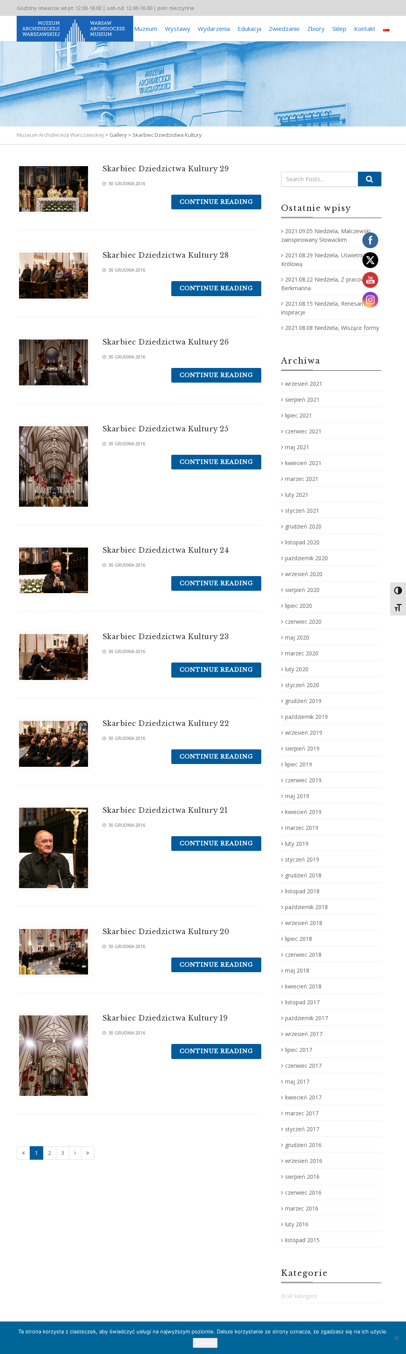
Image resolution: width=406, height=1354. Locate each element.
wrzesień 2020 (303, 574)
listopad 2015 (302, 1240)
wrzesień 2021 (303, 383)
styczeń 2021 (302, 510)
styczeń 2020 (302, 685)
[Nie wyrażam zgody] (396, 1338)
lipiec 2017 (298, 1049)
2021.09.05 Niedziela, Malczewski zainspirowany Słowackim (325, 235)
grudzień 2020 (303, 526)
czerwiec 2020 (303, 621)
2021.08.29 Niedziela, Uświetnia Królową (323, 259)
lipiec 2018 (298, 938)
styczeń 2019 (302, 859)
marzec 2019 (301, 827)
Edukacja (249, 29)
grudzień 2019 (303, 701)
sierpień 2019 (302, 748)
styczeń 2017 (302, 1129)
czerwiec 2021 (303, 431)
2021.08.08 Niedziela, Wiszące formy (332, 327)
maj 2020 (297, 637)
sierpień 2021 (302, 399)
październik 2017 (306, 1018)
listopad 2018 (302, 891)
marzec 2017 (301, 1113)
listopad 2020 (302, 542)
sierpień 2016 (302, 1176)
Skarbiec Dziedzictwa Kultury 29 (165, 169)
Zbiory (316, 29)
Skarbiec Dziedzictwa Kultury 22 (165, 723)
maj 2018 (297, 970)
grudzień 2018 (303, 875)
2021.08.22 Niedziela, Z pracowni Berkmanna (325, 284)
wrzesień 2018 (303, 923)
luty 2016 (296, 1224)
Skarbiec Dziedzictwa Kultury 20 (166, 931)
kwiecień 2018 (303, 986)
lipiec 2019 (298, 764)
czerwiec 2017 (303, 1065)
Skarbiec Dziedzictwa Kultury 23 (165, 636)
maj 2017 (297, 1081)
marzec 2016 (301, 1208)
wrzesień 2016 (303, 1160)
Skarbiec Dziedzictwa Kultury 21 (165, 810)
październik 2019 (306, 716)
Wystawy (177, 29)
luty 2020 (296, 669)
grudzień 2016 (303, 1145)
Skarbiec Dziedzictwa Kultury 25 (165, 429)
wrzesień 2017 (303, 1034)
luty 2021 (296, 494)
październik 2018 (306, 907)
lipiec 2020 (298, 605)
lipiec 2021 (298, 415)
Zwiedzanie (284, 29)
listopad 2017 (302, 1002)
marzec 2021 (301, 479)
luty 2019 (296, 843)
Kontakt (364, 29)
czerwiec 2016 (303, 1192)
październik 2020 (306, 558)
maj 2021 (297, 447)
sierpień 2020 (302, 590)
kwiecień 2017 (303, 1097)
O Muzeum (142, 29)
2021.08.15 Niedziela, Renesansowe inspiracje (329, 308)
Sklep (339, 29)
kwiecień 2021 (303, 463)
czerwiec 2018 (303, 954)
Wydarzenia (214, 29)
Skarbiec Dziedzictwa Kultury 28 (165, 255)
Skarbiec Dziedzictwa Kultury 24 (165, 550)
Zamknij (205, 1343)
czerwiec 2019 (303, 780)
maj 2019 (297, 796)
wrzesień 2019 (303, 732)
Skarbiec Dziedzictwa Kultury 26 (165, 342)
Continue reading (216, 201)
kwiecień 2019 (303, 812)
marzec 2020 (301, 653)
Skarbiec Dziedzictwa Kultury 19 (165, 1018)
